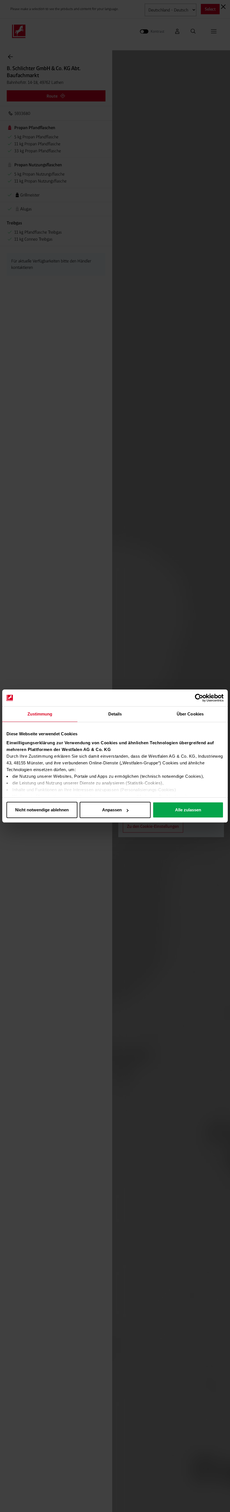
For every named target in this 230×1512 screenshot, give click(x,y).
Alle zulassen (188, 809)
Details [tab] (115, 714)
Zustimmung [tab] (39, 714)
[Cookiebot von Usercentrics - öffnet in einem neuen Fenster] (199, 698)
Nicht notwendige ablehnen (42, 809)
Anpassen (112, 809)
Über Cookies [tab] (190, 714)
